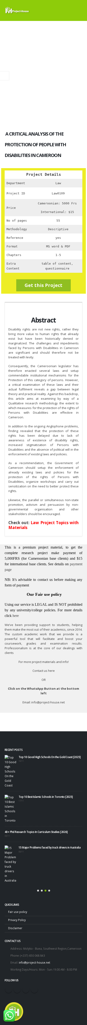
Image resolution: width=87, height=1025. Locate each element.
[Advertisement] (43, 66)
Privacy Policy (17, 920)
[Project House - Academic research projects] (17, 10)
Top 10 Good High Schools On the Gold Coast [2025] (50, 757)
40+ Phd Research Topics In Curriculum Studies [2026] (36, 832)
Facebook (8, 989)
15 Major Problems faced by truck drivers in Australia (50, 847)
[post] (10, 771)
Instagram (25, 989)
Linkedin (34, 989)
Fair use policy (17, 912)
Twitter (17, 989)
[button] (38, 891)
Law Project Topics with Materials (43, 525)
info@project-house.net (34, 962)
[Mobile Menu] (78, 10)
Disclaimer (15, 928)
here (16, 616)
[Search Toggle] (66, 10)
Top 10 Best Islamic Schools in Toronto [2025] (46, 797)
